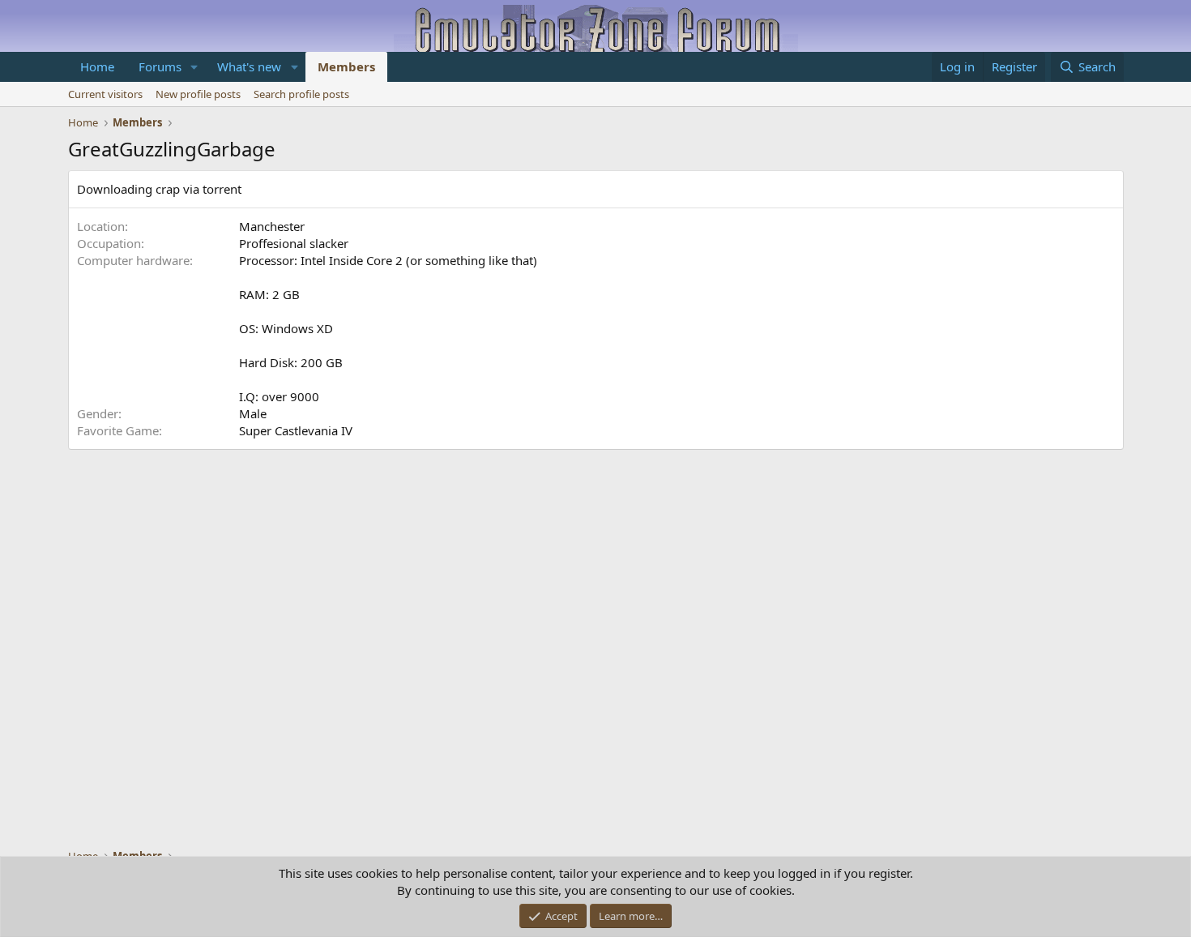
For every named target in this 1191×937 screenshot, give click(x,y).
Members (346, 66)
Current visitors (105, 94)
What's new (249, 66)
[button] (193, 67)
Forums (160, 66)
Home (97, 66)
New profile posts (198, 94)
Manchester (272, 226)
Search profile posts (301, 94)
